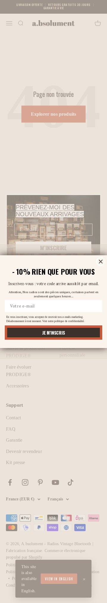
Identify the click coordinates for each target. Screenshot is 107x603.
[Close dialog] (101, 261)
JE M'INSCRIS (53, 332)
